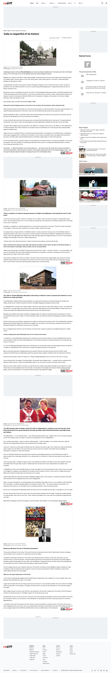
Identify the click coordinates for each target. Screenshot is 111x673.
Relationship (72, 653)
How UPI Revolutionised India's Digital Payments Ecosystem (93, 141)
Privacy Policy (23, 670)
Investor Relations (45, 670)
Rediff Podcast (46, 663)
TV (75, 3)
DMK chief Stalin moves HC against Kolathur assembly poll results (92, 130)
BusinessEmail (62, 3)
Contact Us (55, 670)
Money (51, 3)
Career (71, 651)
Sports (44, 653)
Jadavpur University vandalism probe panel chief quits (93, 138)
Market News (59, 651)
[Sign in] (106, 3)
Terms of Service (33, 670)
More (80, 3)
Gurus (70, 3)
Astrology (45, 661)
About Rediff (6, 670)
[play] (93, 168)
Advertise (15, 670)
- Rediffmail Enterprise (34, 651)
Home (32, 3)
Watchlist (58, 653)
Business (45, 649)
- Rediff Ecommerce (33, 653)
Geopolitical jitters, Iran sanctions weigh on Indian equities (92, 134)
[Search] (102, 3)
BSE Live (58, 648)
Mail (37, 3)
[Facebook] (98, 670)
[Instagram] (101, 670)
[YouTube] (104, 670)
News (43, 3)
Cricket (44, 655)
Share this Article (67, 37)
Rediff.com (67, 670)
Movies (44, 651)
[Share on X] (95, 670)
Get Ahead (45, 657)
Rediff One (31, 649)
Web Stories (83, 161)
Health (71, 648)
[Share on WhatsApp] (92, 670)
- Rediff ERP (31, 659)
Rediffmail (31, 648)
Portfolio (58, 655)
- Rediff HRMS (32, 655)
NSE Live (58, 649)
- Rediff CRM (32, 657)
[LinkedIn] (107, 670)
